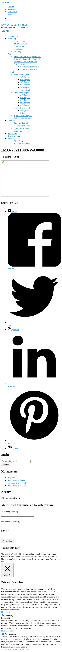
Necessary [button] (5, 612)
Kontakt (11, 7)
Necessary (9, 615)
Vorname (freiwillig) (9, 511)
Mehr (7, 561)
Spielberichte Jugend (17, 483)
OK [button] (2, 561)
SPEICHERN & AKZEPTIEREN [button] (15, 649)
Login (10, 14)
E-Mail (5, 531)
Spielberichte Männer (17, 485)
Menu (5, 31)
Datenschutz (12, 11)
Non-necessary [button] (7, 631)
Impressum (12, 9)
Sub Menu (5, 2)
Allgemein (12, 477)
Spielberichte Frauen (16, 480)
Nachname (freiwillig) (10, 521)
